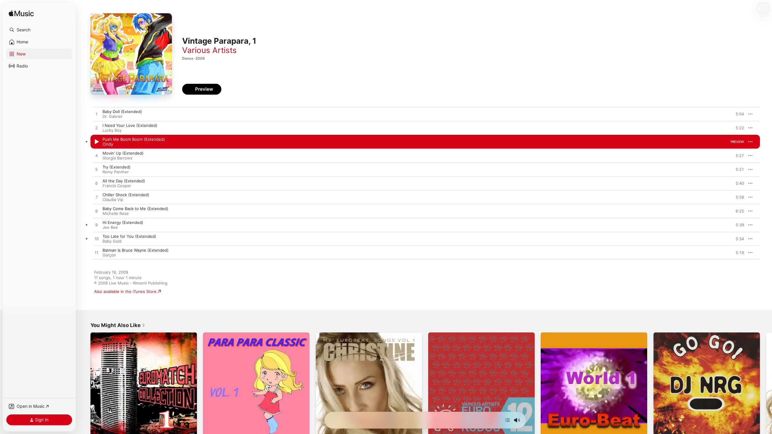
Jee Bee (110, 227)
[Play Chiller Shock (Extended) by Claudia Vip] (96, 197)
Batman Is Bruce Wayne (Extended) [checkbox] (136, 250)
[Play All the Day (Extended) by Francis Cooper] (96, 183)
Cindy (108, 144)
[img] (21, 13)
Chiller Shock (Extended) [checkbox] (126, 194)
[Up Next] (507, 420)
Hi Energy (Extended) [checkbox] (123, 222)
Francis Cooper (117, 185)
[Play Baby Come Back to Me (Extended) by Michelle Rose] (96, 211)
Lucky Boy (112, 130)
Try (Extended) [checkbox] (117, 167)
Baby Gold (112, 241)
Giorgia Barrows (117, 158)
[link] (117, 325)
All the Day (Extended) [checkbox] (124, 180)
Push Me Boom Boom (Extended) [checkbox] (134, 139)
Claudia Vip (113, 199)
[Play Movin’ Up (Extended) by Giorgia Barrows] (96, 156)
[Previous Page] (84, 386)
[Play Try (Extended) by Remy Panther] (96, 169)
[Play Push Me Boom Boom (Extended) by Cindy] (96, 142)
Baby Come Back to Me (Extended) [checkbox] (135, 208)
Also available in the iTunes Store (125, 291)
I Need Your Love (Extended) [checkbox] (130, 125)
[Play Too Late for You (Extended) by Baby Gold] (96, 239)
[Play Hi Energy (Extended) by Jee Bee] (96, 225)
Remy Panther (116, 171)
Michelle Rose (116, 213)
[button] (39, 30)
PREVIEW (737, 114)
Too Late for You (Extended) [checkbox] (129, 236)
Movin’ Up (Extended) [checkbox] (123, 153)
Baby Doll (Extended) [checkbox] (122, 111)
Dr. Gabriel (112, 116)
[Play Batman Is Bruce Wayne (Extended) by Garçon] (96, 253)
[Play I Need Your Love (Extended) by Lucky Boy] (96, 128)
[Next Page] (766, 386)
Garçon (109, 255)
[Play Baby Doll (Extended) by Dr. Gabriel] (96, 114)
